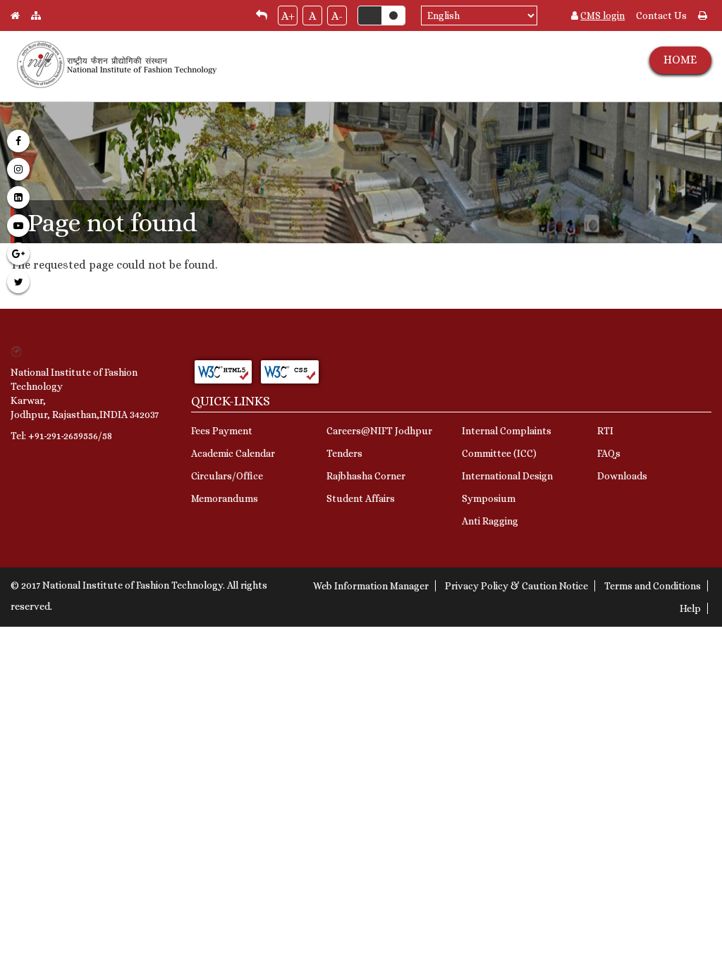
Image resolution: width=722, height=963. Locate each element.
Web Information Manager (371, 585)
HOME (680, 59)
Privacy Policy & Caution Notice (516, 585)
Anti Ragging (490, 521)
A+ (288, 16)
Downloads (622, 476)
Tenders (344, 453)
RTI (605, 430)
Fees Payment (221, 430)
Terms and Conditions (652, 585)
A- (337, 16)
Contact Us (661, 15)
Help (690, 608)
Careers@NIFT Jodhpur (379, 430)
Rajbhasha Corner (365, 476)
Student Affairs (360, 498)
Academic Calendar (233, 453)
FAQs (608, 453)
